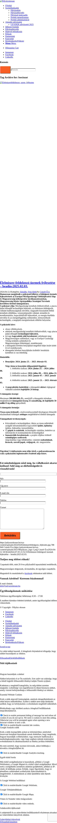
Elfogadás (4, 822)
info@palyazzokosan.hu (10, 586)
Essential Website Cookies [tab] (11, 695)
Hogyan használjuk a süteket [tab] (12, 674)
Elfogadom (4, 658)
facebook (28, 573)
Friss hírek (32, 292)
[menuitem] (31, 5)
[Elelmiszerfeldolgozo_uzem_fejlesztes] (28, 82)
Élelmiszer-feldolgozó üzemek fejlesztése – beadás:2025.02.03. (27, 284)
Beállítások (20, 658)
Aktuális (23, 292)
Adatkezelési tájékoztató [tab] (10, 808)
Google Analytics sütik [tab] (9, 727)
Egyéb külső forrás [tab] (8, 757)
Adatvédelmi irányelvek (10, 819)
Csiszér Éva (45, 292)
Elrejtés (12, 658)
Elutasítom (12, 822)
